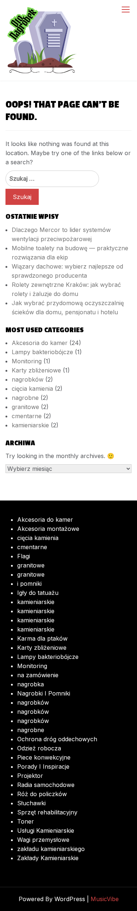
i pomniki (29, 583)
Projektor (30, 775)
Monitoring (27, 361)
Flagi (23, 556)
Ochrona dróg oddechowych (57, 739)
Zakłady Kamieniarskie (48, 858)
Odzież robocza (39, 748)
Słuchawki (31, 803)
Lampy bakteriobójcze (42, 352)
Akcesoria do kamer (40, 342)
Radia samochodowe (46, 784)
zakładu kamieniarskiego (51, 848)
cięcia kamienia (32, 388)
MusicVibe (105, 899)
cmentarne (27, 416)
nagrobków (27, 379)
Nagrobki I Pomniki (43, 693)
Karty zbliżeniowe (36, 370)
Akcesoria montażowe (48, 528)
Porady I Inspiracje (43, 766)
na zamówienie (37, 675)
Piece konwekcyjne (44, 757)
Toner (25, 821)
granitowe (25, 406)
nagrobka (30, 684)
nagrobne (25, 397)
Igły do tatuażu (37, 592)
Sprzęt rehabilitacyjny (47, 812)
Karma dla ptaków (42, 638)
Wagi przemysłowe (43, 839)
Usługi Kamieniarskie (45, 830)
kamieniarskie (30, 425)
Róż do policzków (42, 794)
